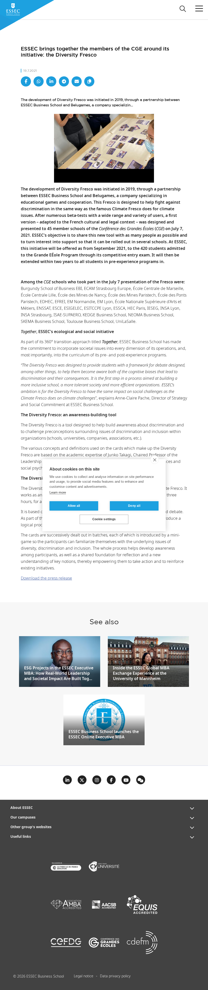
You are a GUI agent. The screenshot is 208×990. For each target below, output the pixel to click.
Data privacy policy (115, 976)
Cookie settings (104, 519)
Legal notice (83, 976)
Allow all (74, 506)
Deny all (134, 506)
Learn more (57, 492)
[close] (154, 459)
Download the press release (46, 578)
